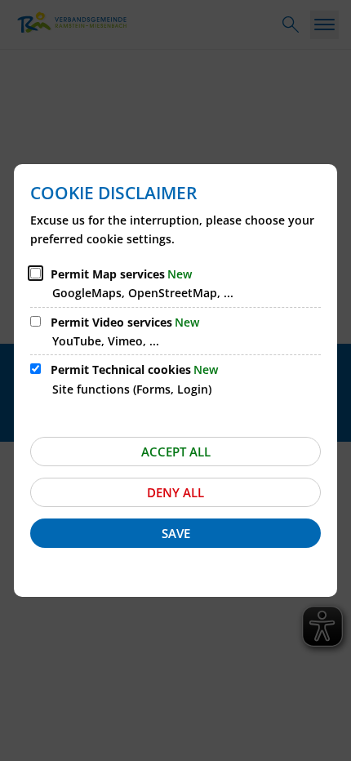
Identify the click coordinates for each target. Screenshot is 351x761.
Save (176, 533)
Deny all (175, 492)
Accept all (176, 451)
